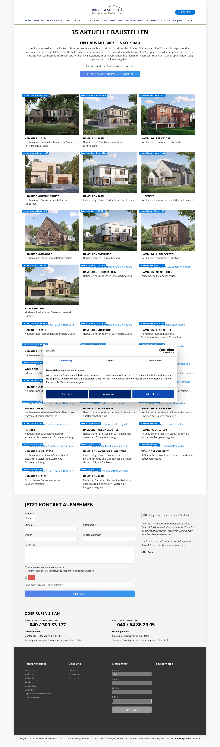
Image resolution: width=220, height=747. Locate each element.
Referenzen (116, 20)
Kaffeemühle (30, 678)
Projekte (177, 20)
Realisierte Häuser (134, 20)
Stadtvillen (29, 674)
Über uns (39, 20)
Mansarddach (31, 686)
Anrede (116, 670)
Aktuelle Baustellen (76, 20)
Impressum (74, 674)
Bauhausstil (30, 670)
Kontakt (187, 12)
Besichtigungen (98, 20)
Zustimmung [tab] (65, 360)
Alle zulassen (153, 394)
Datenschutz (74, 678)
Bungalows (29, 689)
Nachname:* (89, 524)
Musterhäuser (54, 20)
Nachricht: (30, 544)
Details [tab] (110, 360)
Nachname (117, 688)
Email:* (28, 534)
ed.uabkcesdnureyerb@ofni (187, 738)
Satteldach (29, 682)
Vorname (116, 679)
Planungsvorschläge (158, 20)
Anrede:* (29, 513)
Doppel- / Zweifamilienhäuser (38, 693)
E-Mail (115, 696)
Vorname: (29, 524)
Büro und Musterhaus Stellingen (41, 620)
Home (28, 20)
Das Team (73, 670)
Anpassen (108, 394)
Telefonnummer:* (92, 534)
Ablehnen (67, 394)
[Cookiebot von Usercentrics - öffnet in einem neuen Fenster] (161, 351)
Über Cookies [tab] (155, 360)
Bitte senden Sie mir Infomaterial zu (46, 567)
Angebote (190, 20)
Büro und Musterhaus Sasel (126, 620)
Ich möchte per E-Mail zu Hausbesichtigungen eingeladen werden (61, 570)
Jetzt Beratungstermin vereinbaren (110, 74)
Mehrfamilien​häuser (34, 697)
